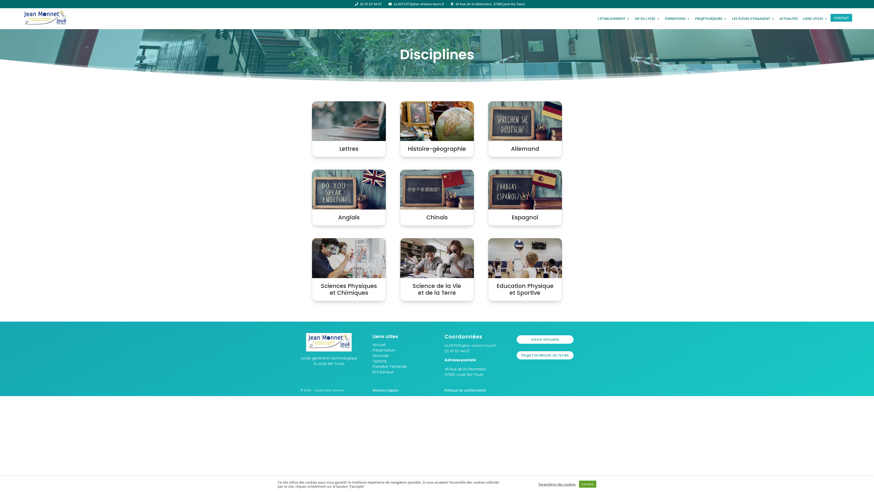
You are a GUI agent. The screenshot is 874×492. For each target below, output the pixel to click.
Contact (841, 18)
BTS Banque (383, 372)
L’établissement (611, 18)
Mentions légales (386, 390)
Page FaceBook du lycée (545, 355)
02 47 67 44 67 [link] (457, 351)
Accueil (379, 344)
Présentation (384, 350)
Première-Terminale (390, 366)
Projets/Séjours (708, 18)
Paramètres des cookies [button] (557, 484)
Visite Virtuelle (545, 339)
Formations (675, 18)
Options (380, 361)
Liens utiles (813, 18)
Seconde (381, 355)
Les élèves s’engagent (751, 18)
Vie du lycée (645, 18)
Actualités (789, 18)
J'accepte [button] (588, 484)
